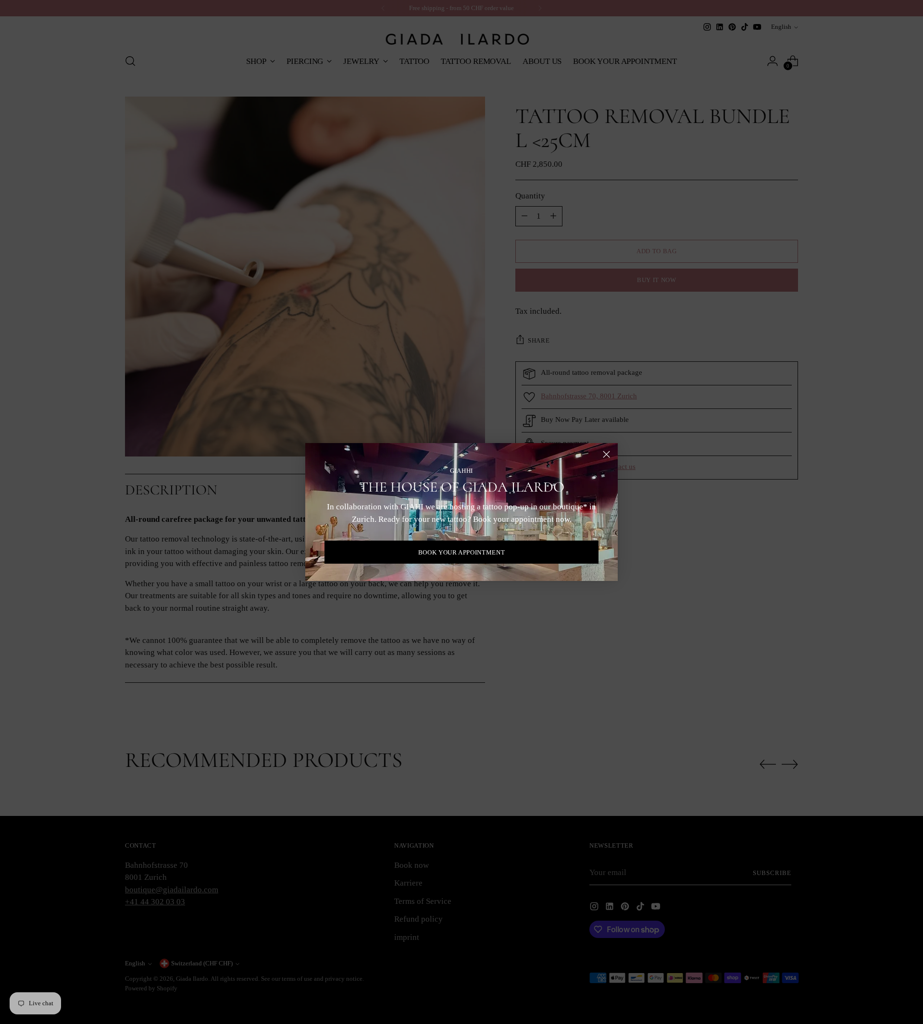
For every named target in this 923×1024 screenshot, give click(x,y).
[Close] (606, 454)
